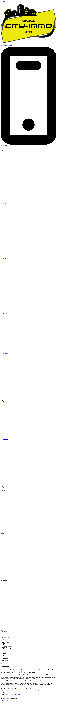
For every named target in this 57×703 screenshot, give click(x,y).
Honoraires (3, 701)
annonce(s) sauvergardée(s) (7, 45)
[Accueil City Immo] (28, 42)
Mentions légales (4, 700)
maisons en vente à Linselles (15, 694)
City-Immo (3, 44)
